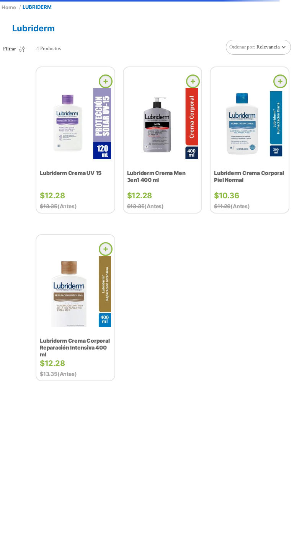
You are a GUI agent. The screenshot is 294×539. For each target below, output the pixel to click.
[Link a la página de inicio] (9, 7)
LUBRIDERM (37, 7)
